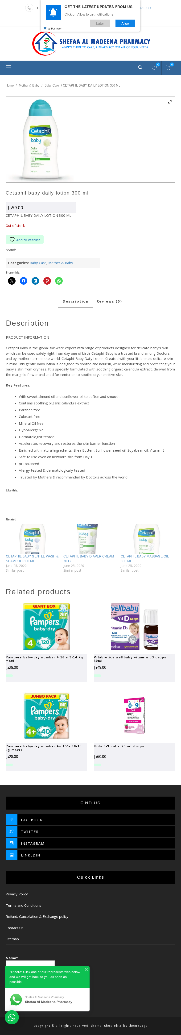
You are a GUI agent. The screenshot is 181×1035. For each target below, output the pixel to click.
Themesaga (138, 1026)
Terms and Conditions (23, 905)
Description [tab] (76, 301)
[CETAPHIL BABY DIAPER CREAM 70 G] (89, 539)
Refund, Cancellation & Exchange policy (37, 916)
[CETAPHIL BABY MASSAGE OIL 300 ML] (147, 539)
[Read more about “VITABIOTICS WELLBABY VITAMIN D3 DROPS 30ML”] (126, 627)
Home (10, 85)
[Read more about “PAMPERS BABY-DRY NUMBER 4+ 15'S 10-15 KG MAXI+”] (38, 716)
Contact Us (15, 927)
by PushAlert (55, 28)
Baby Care (52, 85)
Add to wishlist (28, 239)
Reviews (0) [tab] (109, 301)
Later (100, 23)
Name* (12, 958)
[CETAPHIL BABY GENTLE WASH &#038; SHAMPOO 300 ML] (32, 539)
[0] (154, 68)
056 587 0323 (140, 8)
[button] (38, 627)
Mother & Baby (29, 85)
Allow (125, 23)
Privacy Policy (17, 894)
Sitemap (12, 938)
